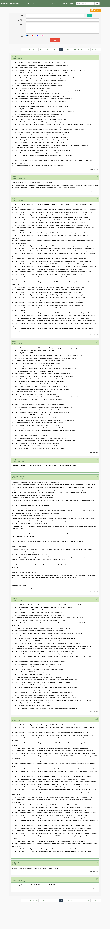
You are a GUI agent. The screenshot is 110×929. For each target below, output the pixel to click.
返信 (96, 56)
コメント (20, 24)
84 (85, 49)
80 (71, 49)
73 (47, 49)
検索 (97, 3)
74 (50, 49)
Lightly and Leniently (67, 3)
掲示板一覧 (55, 3)
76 (57, 49)
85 (88, 49)
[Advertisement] (55, 917)
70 (37, 49)
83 (82, 49)
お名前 (21, 15)
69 (33, 49)
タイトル (20, 20)
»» (99, 49)
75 (54, 49)
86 (92, 49)
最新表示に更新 (95, 10)
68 (30, 49)
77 (61, 49)
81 (75, 49)
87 (95, 49)
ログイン (89, 15)
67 (26, 49)
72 (43, 49)
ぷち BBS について (29, 3)
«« (23, 49)
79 (68, 49)
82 (78, 49)
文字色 (21, 36)
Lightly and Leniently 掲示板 (11, 3)
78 (64, 49)
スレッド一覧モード (43, 3)
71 (40, 49)
